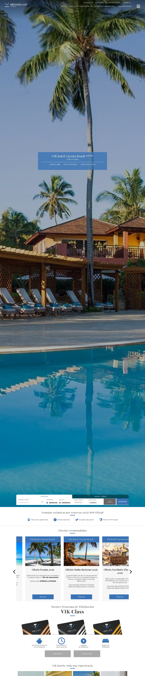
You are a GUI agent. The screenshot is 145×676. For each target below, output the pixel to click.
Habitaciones (78, 500)
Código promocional (110, 501)
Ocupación (92, 500)
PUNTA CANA (87, 654)
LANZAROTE (58, 654)
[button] (4, 252)
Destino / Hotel (23, 499)
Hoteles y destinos (79, 6)
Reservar (34, 597)
